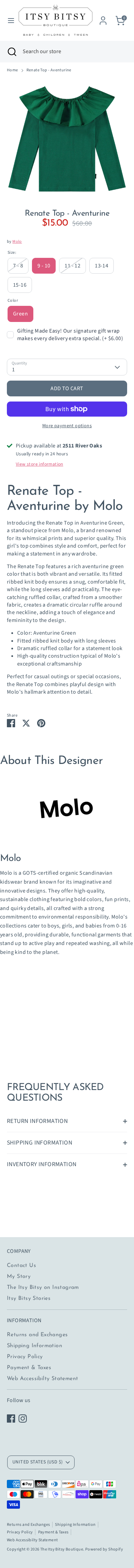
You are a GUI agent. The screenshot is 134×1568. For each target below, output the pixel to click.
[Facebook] (11, 1418)
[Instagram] (23, 1418)
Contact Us (21, 1265)
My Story (19, 1276)
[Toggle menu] (8, 20)
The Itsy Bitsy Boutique (61, 1549)
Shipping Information (34, 1346)
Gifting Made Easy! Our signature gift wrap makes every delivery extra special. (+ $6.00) (70, 334)
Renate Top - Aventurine (48, 70)
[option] (67, 139)
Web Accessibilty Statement (42, 1378)
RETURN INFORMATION (37, 1121)
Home (12, 70)
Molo (17, 241)
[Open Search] (11, 51)
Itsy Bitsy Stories (29, 1298)
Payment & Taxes (29, 1367)
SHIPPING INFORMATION (39, 1142)
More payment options (67, 425)
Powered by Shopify (104, 1549)
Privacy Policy (25, 1357)
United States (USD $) (37, 1462)
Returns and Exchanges (37, 1335)
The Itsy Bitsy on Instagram (43, 1287)
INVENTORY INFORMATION (41, 1164)
